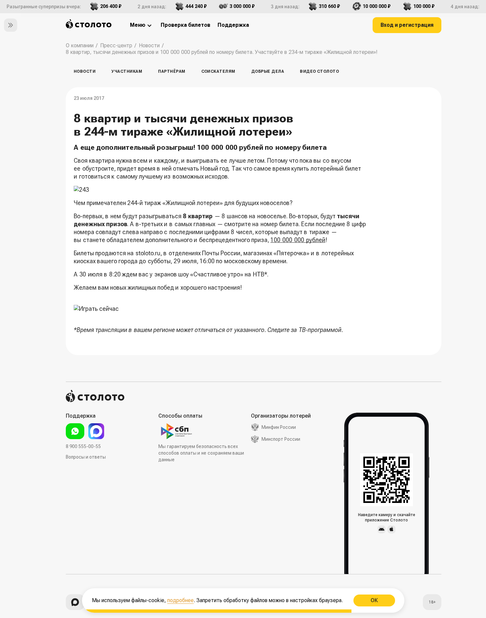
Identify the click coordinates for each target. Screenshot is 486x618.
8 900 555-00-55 (83, 446)
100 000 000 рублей (297, 239)
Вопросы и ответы (86, 457)
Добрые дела (267, 71)
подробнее (180, 600)
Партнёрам (171, 71)
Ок (374, 600)
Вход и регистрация (407, 25)
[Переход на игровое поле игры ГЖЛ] (221, 309)
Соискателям (218, 71)
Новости (85, 71)
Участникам (126, 71)
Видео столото (319, 71)
